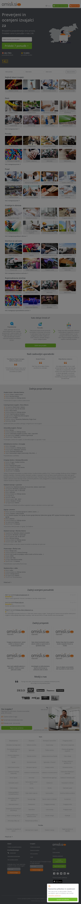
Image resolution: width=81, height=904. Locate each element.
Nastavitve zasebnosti (54, 895)
